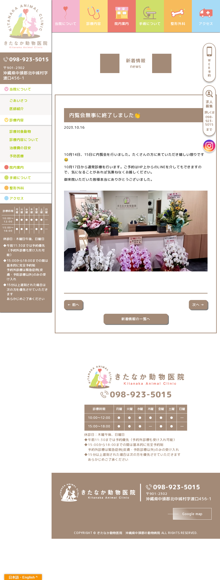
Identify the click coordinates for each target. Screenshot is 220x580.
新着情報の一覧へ (135, 319)
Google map (192, 513)
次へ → (198, 304)
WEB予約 (209, 67)
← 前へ (73, 304)
